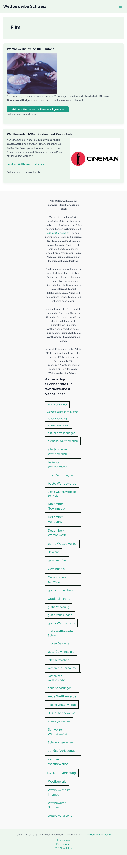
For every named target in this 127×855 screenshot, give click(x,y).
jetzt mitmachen (58, 660)
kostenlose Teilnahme (62, 668)
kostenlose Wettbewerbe (56, 678)
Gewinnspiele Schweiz (57, 579)
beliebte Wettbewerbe (57, 464)
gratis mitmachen (60, 590)
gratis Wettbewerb (61, 623)
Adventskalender (57, 404)
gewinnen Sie (57, 560)
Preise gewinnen (59, 721)
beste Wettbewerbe (62, 483)
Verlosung (68, 773)
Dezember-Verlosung (56, 519)
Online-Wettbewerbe (61, 713)
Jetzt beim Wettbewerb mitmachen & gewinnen (37, 109)
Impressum (63, 840)
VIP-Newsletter (63, 848)
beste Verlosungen (60, 475)
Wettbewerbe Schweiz (24, 6)
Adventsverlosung (57, 418)
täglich (51, 773)
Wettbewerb (57, 781)
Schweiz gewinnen (60, 742)
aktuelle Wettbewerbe (63, 441)
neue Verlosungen (60, 688)
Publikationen (63, 844)
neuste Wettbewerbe (62, 704)
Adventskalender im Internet (62, 411)
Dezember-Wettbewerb (57, 533)
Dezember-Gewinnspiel (56, 506)
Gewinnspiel (56, 568)
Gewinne (54, 552)
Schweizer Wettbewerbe (57, 732)
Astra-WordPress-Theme (97, 834)
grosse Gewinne (58, 643)
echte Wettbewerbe (62, 543)
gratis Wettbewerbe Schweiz (60, 633)
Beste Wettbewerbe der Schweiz (62, 493)
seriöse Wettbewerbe (58, 761)
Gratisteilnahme (59, 598)
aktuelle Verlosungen (61, 433)
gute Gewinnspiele (61, 651)
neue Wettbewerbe (62, 696)
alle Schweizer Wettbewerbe (58, 452)
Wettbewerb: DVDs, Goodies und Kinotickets (40, 134)
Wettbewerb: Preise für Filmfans (30, 49)
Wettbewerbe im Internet (59, 792)
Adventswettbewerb (58, 425)
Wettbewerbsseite (60, 815)
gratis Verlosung (58, 607)
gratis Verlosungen (60, 615)
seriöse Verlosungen (62, 750)
